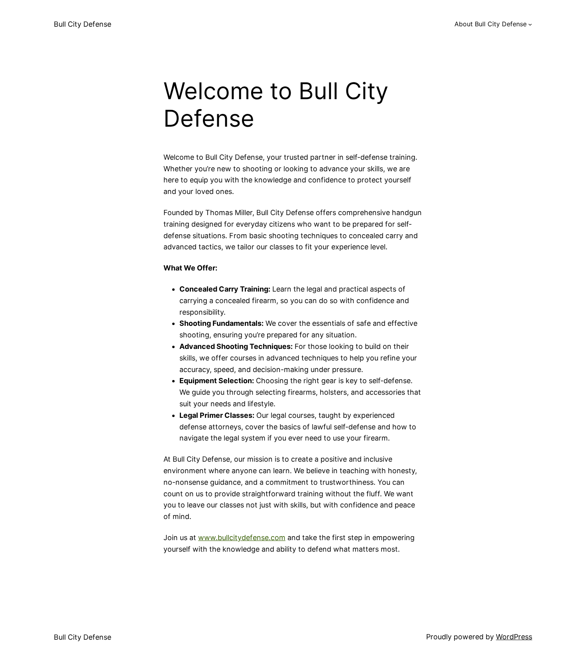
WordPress (514, 637)
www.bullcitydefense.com (241, 537)
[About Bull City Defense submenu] (530, 24)
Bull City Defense (82, 24)
